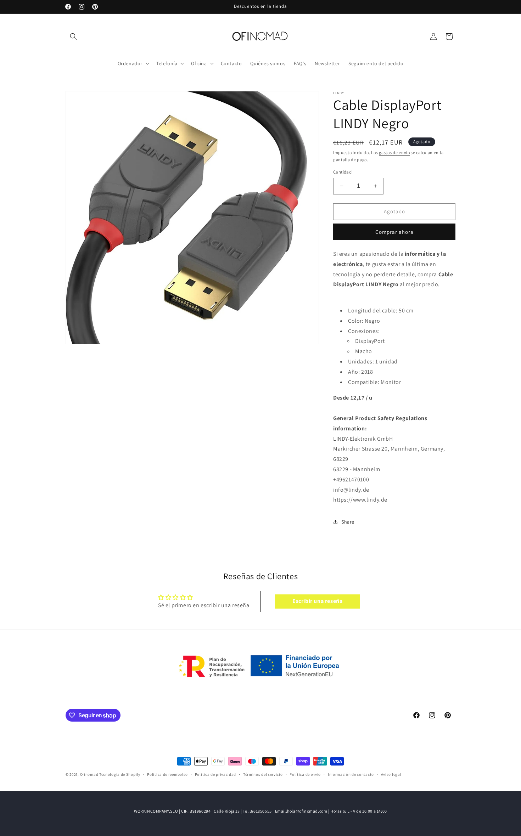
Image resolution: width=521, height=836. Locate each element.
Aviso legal (391, 774)
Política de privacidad (215, 774)
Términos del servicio (263, 774)
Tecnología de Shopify (119, 774)
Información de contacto (351, 774)
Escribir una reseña (317, 601)
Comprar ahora (394, 231)
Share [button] (347, 522)
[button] (73, 36)
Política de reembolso (167, 774)
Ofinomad (89, 774)
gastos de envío (394, 152)
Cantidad (342, 172)
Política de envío (305, 774)
